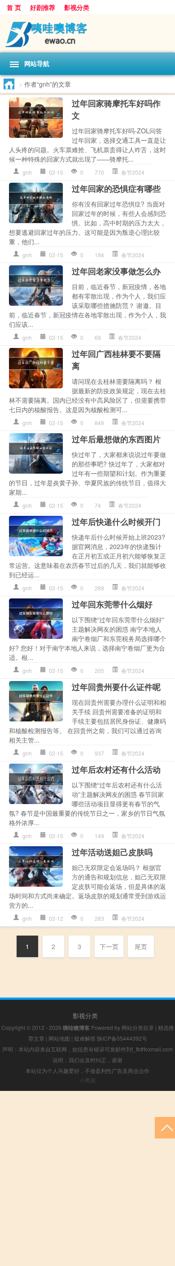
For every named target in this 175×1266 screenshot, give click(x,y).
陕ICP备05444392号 (122, 1038)
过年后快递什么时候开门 (116, 522)
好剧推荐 (42, 7)
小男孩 (87, 1080)
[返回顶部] (165, 1127)
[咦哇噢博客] (87, 33)
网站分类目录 (138, 1027)
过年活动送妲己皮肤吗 (112, 852)
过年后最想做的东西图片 (116, 439)
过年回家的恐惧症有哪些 (116, 188)
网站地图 (59, 1038)
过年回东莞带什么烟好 (112, 604)
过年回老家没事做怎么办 (116, 271)
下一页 (109, 946)
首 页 (14, 7)
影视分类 (76, 7)
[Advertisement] (87, 1178)
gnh (27, 172)
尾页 (141, 946)
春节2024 (132, 172)
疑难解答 (85, 1038)
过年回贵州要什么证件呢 (116, 687)
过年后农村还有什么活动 (116, 769)
